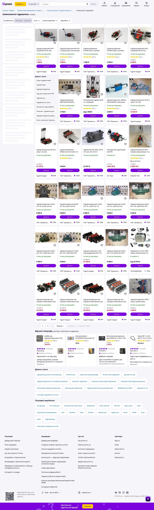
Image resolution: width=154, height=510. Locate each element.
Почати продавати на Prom (51, 449)
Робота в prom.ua (84, 445)
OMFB (134, 412)
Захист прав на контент (86, 453)
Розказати (87, 506)
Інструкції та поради (12, 472)
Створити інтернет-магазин (51, 445)
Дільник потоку (129, 375)
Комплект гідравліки (79, 381)
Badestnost (91, 406)
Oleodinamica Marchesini (73, 406)
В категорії (33, 4)
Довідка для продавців (49, 441)
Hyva (81, 412)
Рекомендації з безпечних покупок (17, 462)
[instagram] (123, 492)
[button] (46, 66)
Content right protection (86, 457)
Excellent (72, 412)
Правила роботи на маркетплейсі (53, 476)
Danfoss (91, 412)
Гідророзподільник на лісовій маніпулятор (52, 381)
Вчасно (117, 453)
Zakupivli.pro (119, 457)
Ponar (125, 412)
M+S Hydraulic (55, 406)
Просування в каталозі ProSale (52, 453)
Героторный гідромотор (73, 388)
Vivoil (143, 412)
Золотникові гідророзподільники (48, 388)
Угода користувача (48, 468)
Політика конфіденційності (51, 472)
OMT (63, 412)
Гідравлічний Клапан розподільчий (100, 388)
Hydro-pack (128, 406)
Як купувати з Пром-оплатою (15, 457)
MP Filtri (117, 406)
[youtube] (116, 492)
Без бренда (41, 406)
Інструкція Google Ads (49, 487)
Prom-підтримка (10, 445)
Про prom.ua (82, 441)
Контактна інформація (86, 449)
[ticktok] (127, 492)
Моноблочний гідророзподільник (133, 381)
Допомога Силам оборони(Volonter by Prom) (87, 467)
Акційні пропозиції (11, 449)
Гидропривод (50, 419)
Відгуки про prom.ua (85, 462)
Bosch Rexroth (104, 406)
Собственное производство (47, 412)
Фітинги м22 (70, 375)
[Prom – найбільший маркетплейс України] (7, 4)
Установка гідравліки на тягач (48, 395)
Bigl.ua (117, 441)
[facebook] (119, 492)
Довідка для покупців (12, 441)
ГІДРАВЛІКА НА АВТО (124, 388)
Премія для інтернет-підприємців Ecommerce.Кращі (53, 463)
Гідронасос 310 (142, 388)
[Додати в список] (54, 43)
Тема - (49, 493)
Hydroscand (102, 412)
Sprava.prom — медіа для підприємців (55, 457)
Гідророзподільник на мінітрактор (49, 375)
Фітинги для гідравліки (111, 375)
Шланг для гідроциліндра (89, 375)
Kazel (39, 419)
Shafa (117, 445)
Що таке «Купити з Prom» (14, 453)
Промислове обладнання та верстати (30, 10)
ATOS (139, 406)
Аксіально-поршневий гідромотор (104, 381)
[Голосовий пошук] (87, 4)
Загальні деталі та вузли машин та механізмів (60, 10)
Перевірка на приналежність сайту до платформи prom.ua (18, 467)
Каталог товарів (8, 10)
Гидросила (115, 412)
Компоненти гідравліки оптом (47, 426)
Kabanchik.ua (119, 449)
